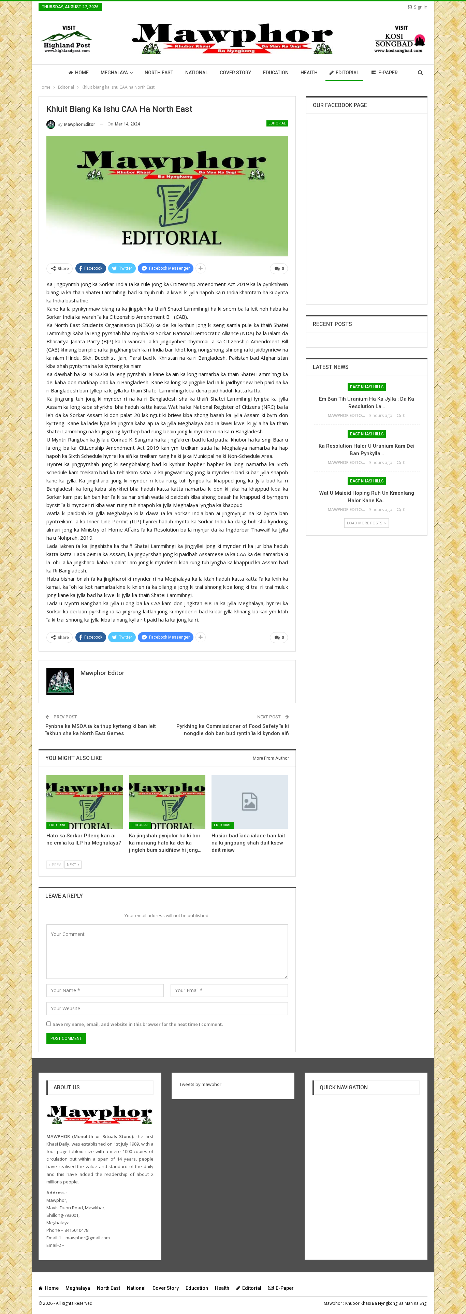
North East (159, 72)
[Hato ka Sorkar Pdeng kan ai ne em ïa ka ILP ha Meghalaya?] (84, 802)
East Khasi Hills (366, 387)
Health (309, 72)
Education (276, 72)
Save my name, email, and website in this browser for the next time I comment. (138, 1024)
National (196, 72)
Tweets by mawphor (200, 1084)
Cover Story (235, 72)
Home (82, 72)
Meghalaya (114, 72)
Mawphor (333, 1303)
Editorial (347, 72)
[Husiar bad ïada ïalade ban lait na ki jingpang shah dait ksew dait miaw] (250, 802)
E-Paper (388, 72)
